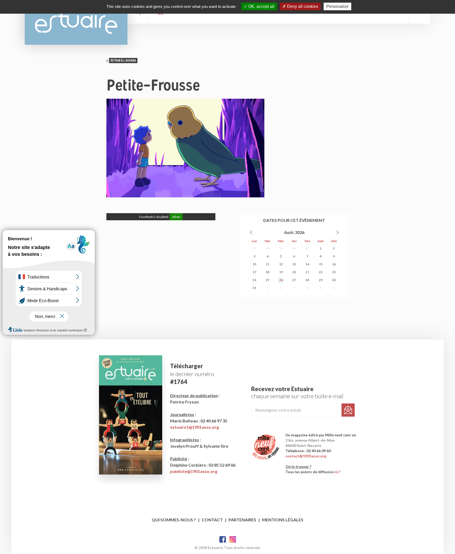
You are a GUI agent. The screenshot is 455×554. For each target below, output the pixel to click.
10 (254, 264)
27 (254, 248)
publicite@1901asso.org (193, 471)
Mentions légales (282, 519)
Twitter (232, 539)
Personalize (337, 6)
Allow (176, 217)
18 (267, 272)
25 (267, 280)
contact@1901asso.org (305, 456)
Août (289, 232)
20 (294, 272)
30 (294, 248)
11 (267, 264)
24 (254, 280)
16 (334, 264)
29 (281, 248)
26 (281, 280)
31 (307, 248)
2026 (299, 232)
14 (307, 264)
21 (307, 272)
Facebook (222, 539)
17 (254, 272)
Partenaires (242, 519)
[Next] (337, 232)
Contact (212, 519)
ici (336, 472)
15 (321, 264)
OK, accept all (260, 6)
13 (294, 264)
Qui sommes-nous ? (174, 519)
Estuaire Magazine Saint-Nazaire (76, 22)
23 (334, 272)
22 (321, 272)
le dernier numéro (192, 373)
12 (281, 264)
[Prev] (251, 232)
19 (281, 272)
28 (267, 248)
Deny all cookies (302, 6)
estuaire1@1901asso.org (194, 427)
